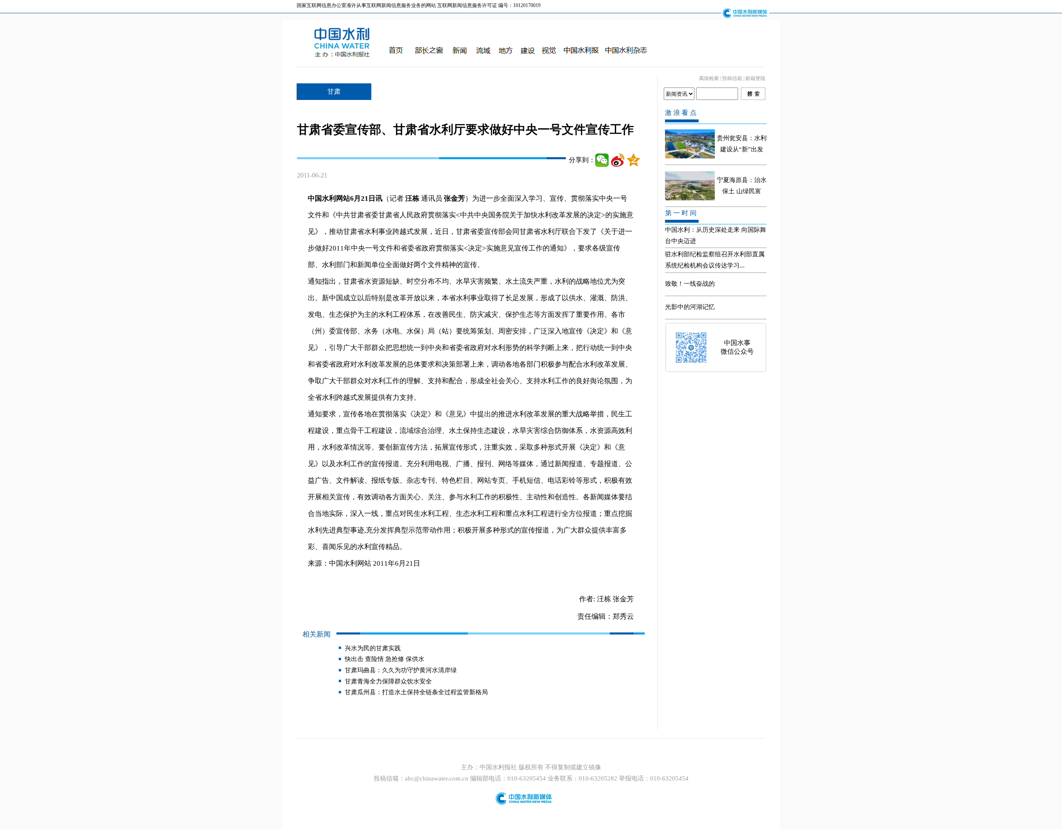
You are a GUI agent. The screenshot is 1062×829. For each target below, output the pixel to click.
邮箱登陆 (755, 78)
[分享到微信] (602, 160)
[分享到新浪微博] (617, 160)
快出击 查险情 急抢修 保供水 (384, 659)
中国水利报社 (499, 767)
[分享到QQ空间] (633, 160)
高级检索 (709, 78)
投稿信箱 (732, 78)
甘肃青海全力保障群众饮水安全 (388, 681)
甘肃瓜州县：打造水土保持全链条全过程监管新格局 (416, 692)
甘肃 (334, 91)
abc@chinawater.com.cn (436, 778)
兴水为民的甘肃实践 (373, 648)
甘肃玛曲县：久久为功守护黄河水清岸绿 (401, 670)
